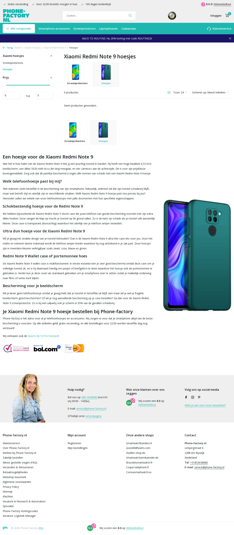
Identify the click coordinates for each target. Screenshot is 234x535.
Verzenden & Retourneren (18, 467)
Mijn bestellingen (78, 448)
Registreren (74, 443)
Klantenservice (221, 28)
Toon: (176, 92)
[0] (226, 15)
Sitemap (7, 491)
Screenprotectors (84, 28)
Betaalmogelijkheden (15, 472)
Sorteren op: (199, 92)
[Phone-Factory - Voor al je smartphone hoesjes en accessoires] (16, 15)
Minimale (11, 95)
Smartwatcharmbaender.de (142, 457)
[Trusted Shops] (172, 15)
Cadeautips (128, 28)
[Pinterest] (199, 397)
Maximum (44, 95)
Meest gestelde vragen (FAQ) (20, 462)
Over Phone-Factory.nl (16, 448)
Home (18, 47)
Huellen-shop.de (135, 453)
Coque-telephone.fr (137, 467)
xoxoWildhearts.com (138, 448)
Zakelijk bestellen (13, 457)
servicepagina (93, 416)
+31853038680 (199, 462)
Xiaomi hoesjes (32, 47)
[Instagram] (192, 397)
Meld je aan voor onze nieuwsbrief (205, 405)
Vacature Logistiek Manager (19, 515)
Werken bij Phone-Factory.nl (19, 453)
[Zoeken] (130, 15)
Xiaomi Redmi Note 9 (55, 47)
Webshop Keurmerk (14, 477)
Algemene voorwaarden (17, 482)
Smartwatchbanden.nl (139, 443)
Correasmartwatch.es (139, 472)
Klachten (8, 496)
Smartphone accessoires (54, 28)
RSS (41, 528)
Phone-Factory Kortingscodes (20, 511)
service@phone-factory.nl (91, 408)
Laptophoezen (108, 28)
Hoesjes (7, 69)
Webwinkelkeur (222, 4)
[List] (169, 92)
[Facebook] (186, 397)
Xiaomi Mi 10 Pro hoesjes (43, 336)
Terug (9, 47)
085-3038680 (89, 397)
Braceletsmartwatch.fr (139, 462)
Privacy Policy (11, 486)
